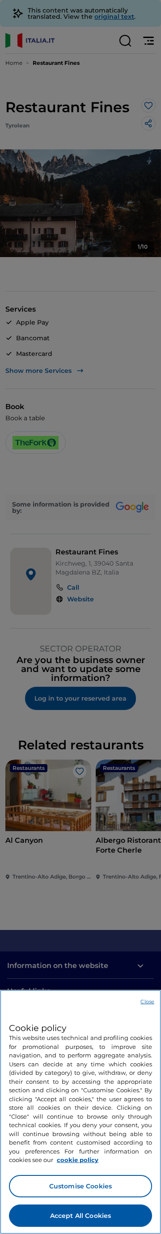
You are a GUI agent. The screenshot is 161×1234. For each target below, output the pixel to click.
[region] (80, 1112)
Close (147, 1001)
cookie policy (77, 1159)
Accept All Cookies (80, 1216)
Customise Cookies (80, 1186)
